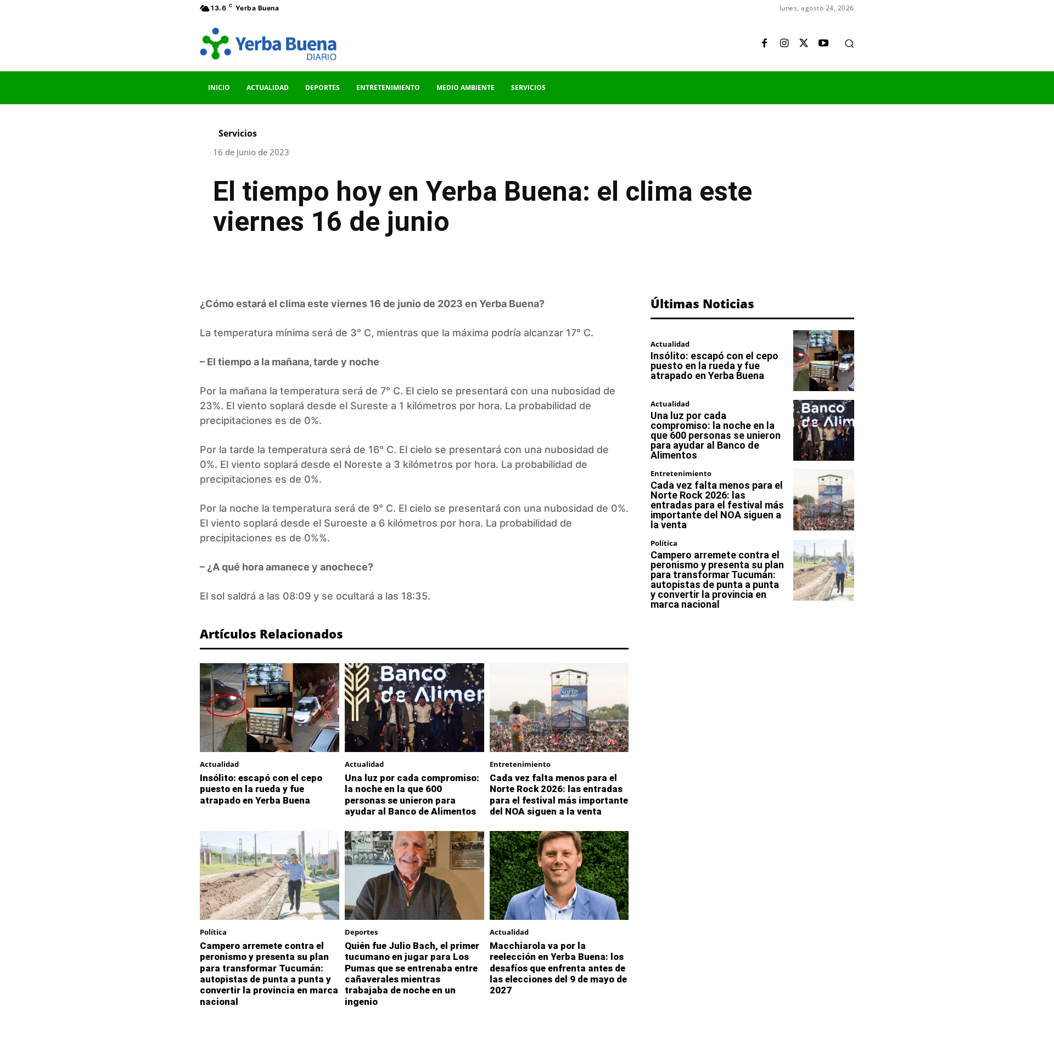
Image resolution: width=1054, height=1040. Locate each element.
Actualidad (219, 764)
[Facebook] (764, 44)
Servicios (237, 133)
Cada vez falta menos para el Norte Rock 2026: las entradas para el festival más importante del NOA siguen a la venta (559, 794)
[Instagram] (784, 44)
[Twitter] (804, 44)
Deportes (361, 932)
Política (213, 932)
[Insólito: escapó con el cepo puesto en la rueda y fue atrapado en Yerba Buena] (269, 707)
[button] (849, 43)
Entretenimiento (520, 764)
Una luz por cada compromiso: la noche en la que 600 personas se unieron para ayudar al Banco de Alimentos (412, 794)
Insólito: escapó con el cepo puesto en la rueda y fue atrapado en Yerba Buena (261, 789)
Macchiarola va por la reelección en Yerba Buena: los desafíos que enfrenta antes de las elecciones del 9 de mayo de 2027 (558, 968)
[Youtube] (823, 44)
